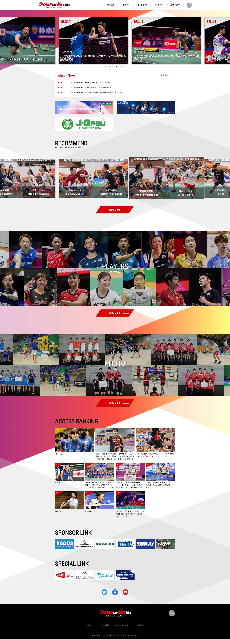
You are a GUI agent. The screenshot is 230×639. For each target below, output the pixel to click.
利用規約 (140, 625)
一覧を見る (163, 75)
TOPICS (110, 5)
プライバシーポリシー (123, 625)
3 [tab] (113, 66)
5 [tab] (120, 66)
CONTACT (175, 5)
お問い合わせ (91, 625)
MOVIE (126, 5)
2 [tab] (109, 66)
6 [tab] (124, 66)
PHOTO (158, 5)
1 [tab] (106, 66)
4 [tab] (117, 66)
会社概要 (105, 625)
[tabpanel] (115, 40)
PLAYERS (142, 5)
